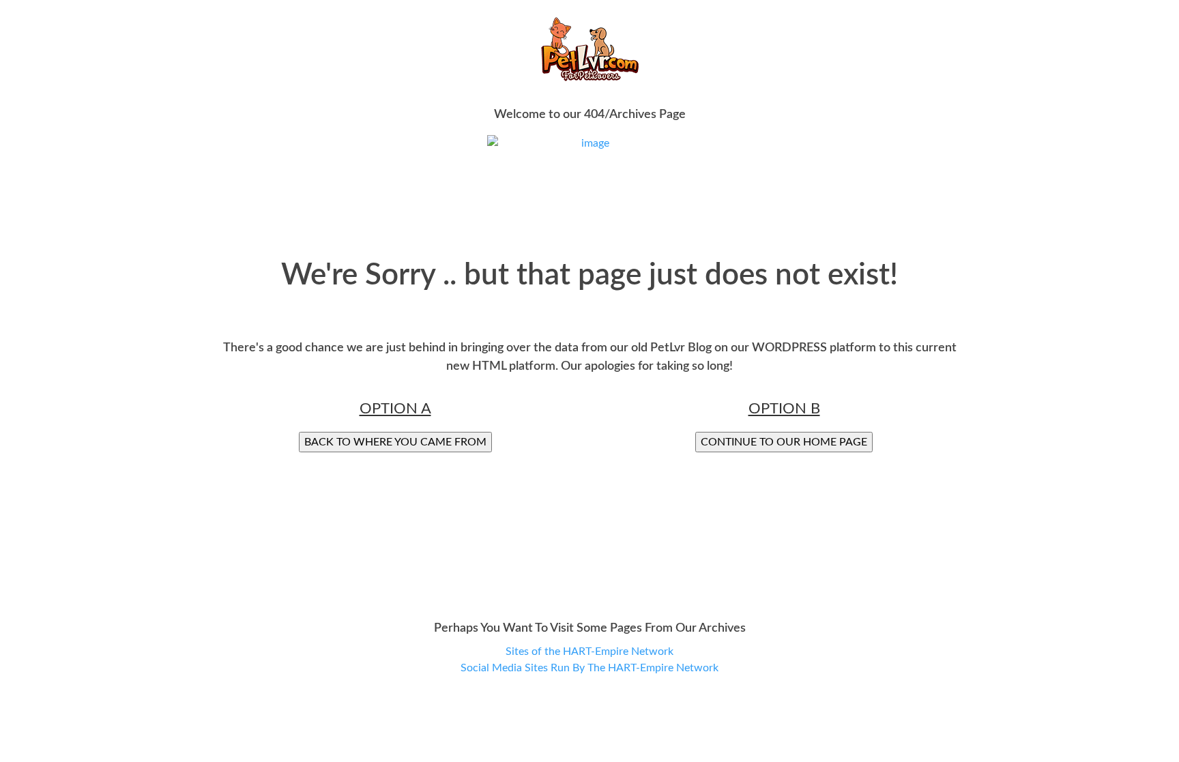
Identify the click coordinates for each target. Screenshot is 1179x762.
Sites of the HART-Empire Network (589, 651)
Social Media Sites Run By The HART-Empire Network (589, 667)
